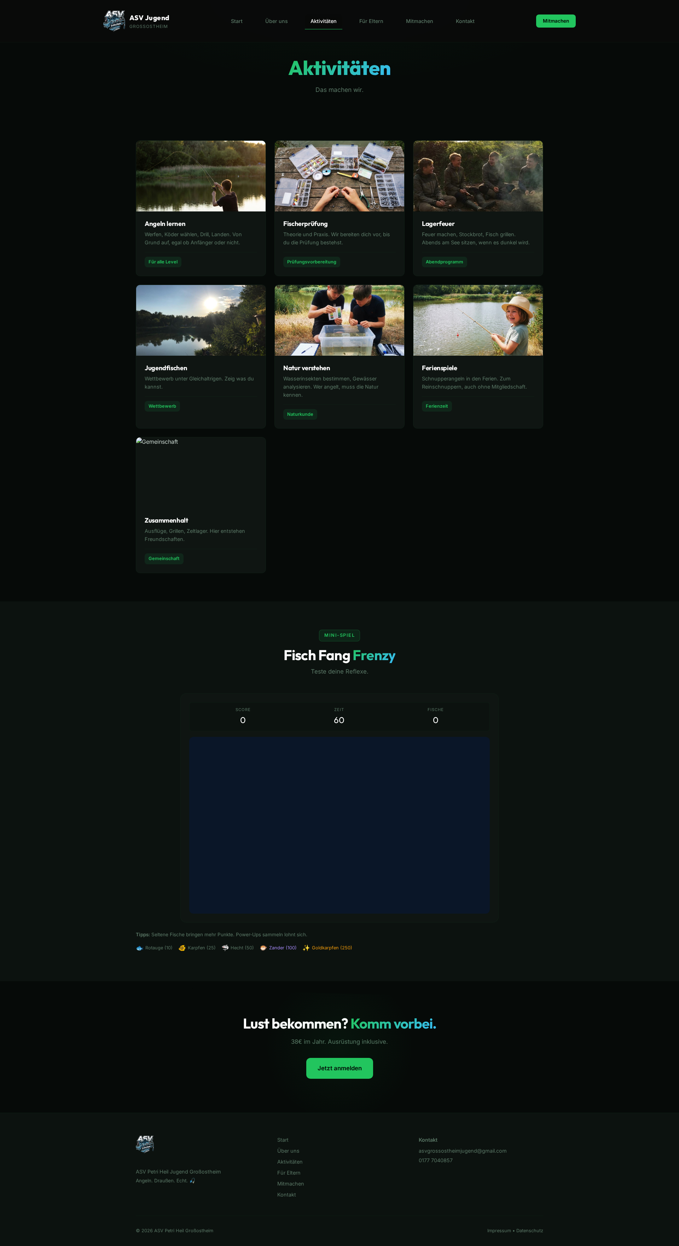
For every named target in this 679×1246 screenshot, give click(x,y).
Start (237, 21)
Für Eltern (371, 21)
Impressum (499, 1230)
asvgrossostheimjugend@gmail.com (463, 1151)
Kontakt (465, 21)
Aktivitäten (324, 21)
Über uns (276, 21)
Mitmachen (419, 21)
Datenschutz (529, 1230)
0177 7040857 (436, 1160)
